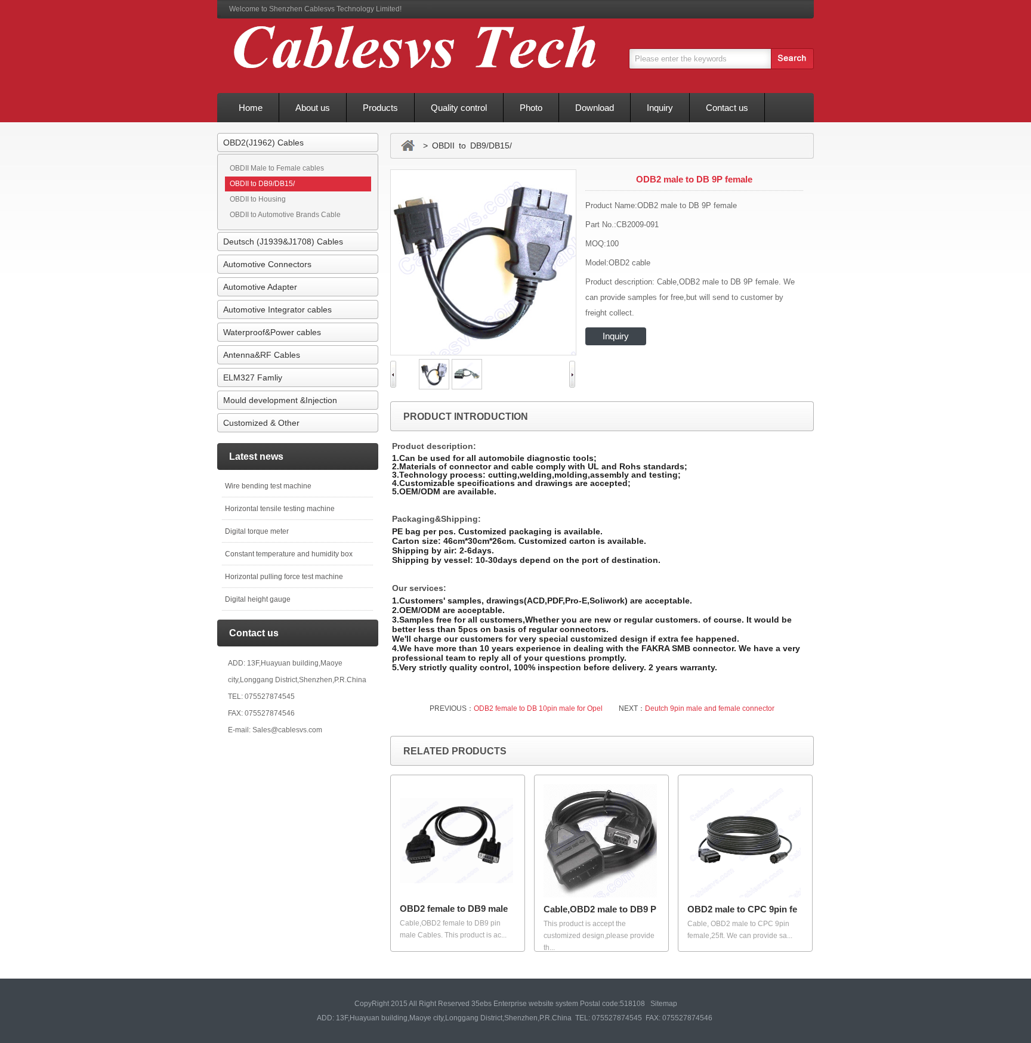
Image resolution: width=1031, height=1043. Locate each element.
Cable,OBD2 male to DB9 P (600, 909)
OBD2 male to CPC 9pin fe (742, 909)
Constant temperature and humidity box (289, 554)
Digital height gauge (258, 599)
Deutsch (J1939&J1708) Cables (283, 241)
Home (251, 108)
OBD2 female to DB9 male (454, 908)
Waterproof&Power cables (272, 332)
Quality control (459, 108)
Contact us (727, 108)
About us (312, 108)
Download (594, 108)
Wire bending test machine (268, 486)
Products (380, 108)
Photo (531, 108)
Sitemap (663, 1003)
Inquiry (660, 108)
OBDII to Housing (258, 199)
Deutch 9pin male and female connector (709, 708)
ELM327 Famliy (252, 377)
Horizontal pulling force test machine (284, 576)
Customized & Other (261, 423)
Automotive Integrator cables (277, 309)
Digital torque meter (257, 531)
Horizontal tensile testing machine (280, 509)
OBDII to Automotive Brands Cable (285, 215)
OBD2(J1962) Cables (263, 142)
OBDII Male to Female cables (277, 168)
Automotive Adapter (260, 287)
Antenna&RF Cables (261, 355)
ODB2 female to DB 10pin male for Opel (538, 708)
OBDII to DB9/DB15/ (262, 183)
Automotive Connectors (267, 264)
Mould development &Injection (280, 400)
